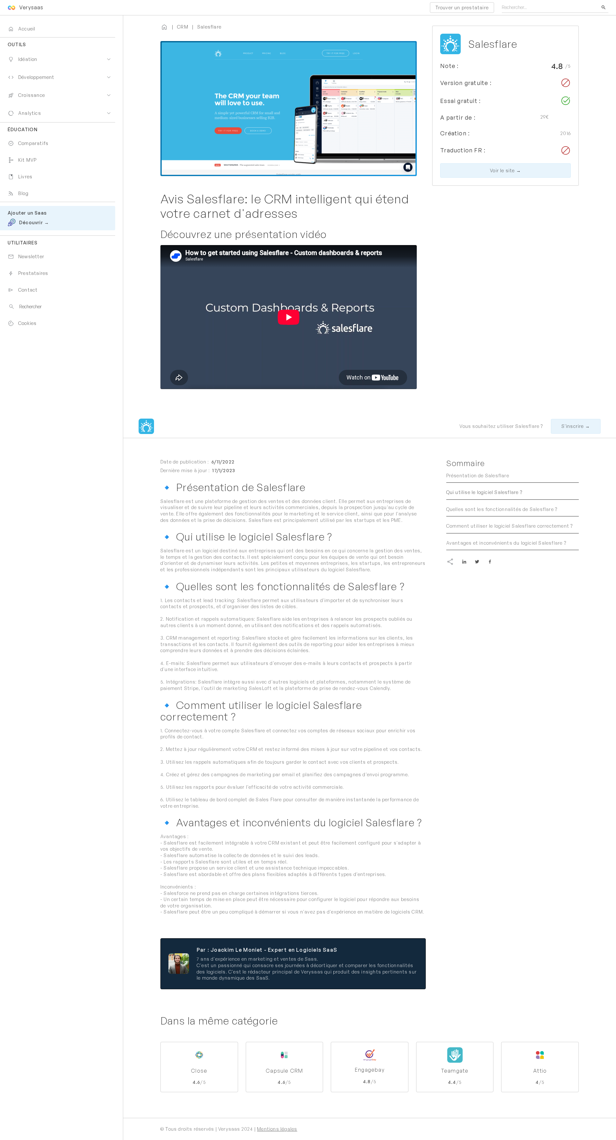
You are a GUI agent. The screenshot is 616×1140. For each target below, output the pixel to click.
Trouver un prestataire (462, 7)
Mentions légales (277, 1129)
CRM (182, 27)
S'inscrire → (575, 426)
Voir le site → (505, 170)
